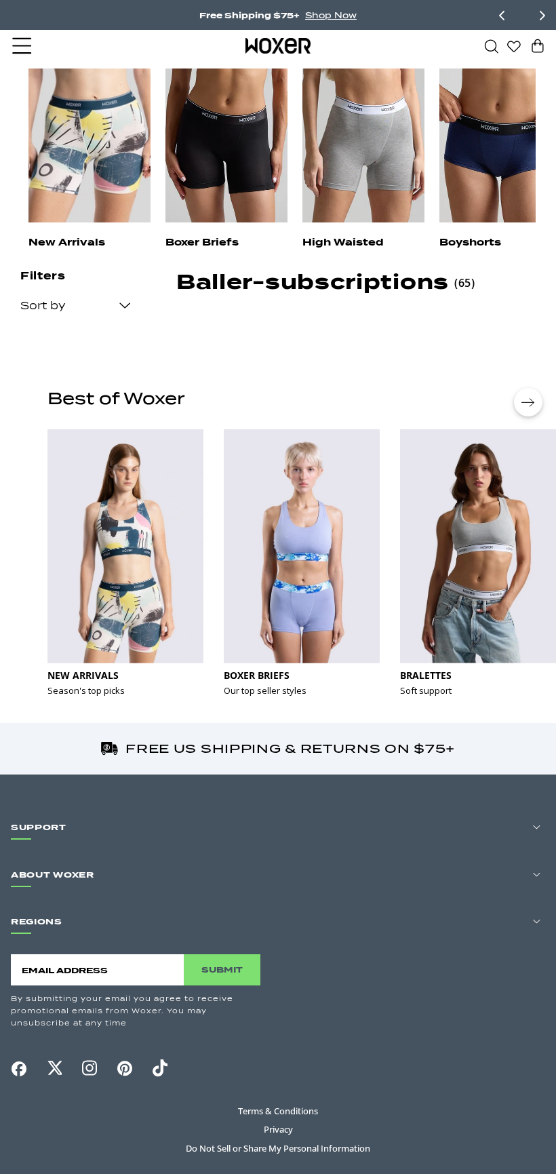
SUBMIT (222, 969)
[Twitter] (54, 1068)
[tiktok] (160, 1068)
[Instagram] (89, 1068)
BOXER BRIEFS (257, 675)
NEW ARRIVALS (83, 675)
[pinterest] (125, 1069)
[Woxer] (278, 45)
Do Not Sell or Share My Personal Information (278, 1148)
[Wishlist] (514, 45)
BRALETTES (426, 675)
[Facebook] (19, 1069)
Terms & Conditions (278, 1111)
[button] (23, 46)
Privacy (278, 1129)
